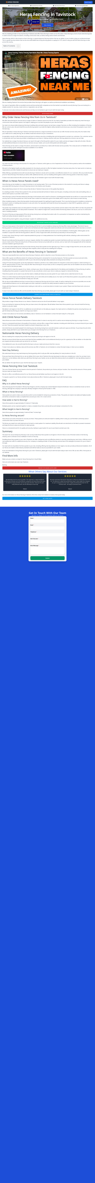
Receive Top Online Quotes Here (47, 468)
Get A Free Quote (47, 498)
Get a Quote (47, 25)
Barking (4, 465)
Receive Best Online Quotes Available (47, 222)
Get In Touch (88, 2)
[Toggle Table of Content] (17, 46)
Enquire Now (47, 503)
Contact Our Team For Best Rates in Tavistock (47, 294)
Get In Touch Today (47, 113)
